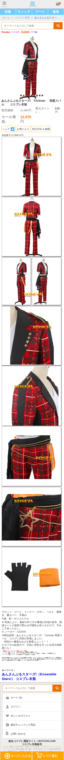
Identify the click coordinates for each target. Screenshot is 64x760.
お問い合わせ (18, 733)
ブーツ (40, 11)
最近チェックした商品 (23, 724)
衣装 (8, 11)
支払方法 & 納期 (41, 129)
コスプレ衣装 (22, 17)
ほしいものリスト (21, 715)
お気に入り (23, 129)
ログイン (16, 706)
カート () (16, 697)
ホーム (6, 17)
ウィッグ (23, 11)
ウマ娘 (34, 32)
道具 (56, 11)
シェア (6, 129)
